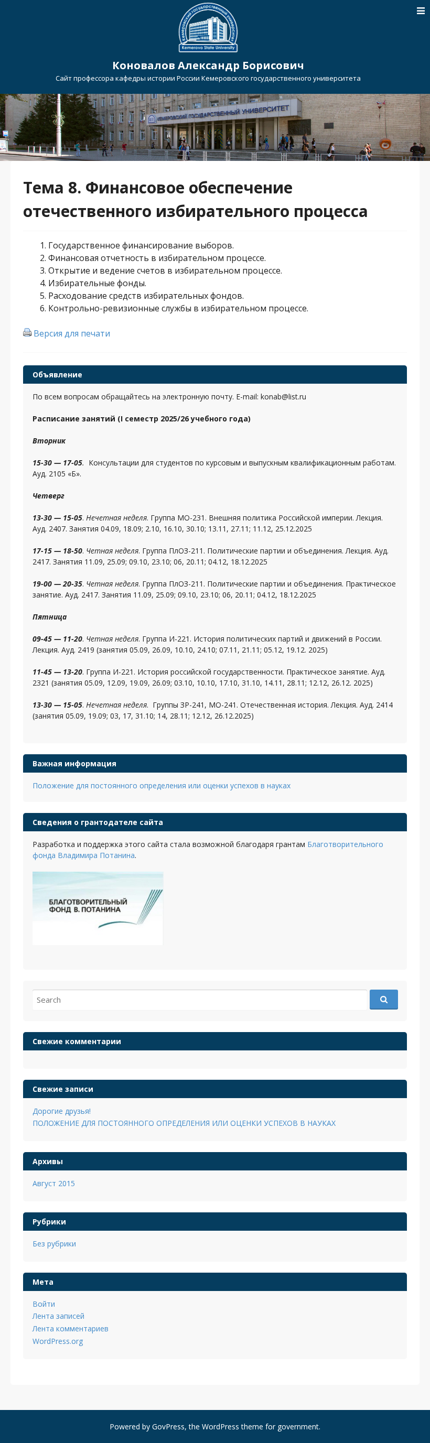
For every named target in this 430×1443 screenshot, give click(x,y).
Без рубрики (54, 1244)
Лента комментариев (71, 1328)
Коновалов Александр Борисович (208, 65)
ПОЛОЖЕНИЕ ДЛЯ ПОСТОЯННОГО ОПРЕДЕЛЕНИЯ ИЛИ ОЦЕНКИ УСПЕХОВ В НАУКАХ (184, 1123)
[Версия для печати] (27, 333)
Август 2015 (54, 1183)
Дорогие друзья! (62, 1111)
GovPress (168, 1426)
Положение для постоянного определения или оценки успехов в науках (162, 785)
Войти (44, 1304)
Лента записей (58, 1316)
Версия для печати (72, 333)
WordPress (220, 1426)
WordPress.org (58, 1341)
